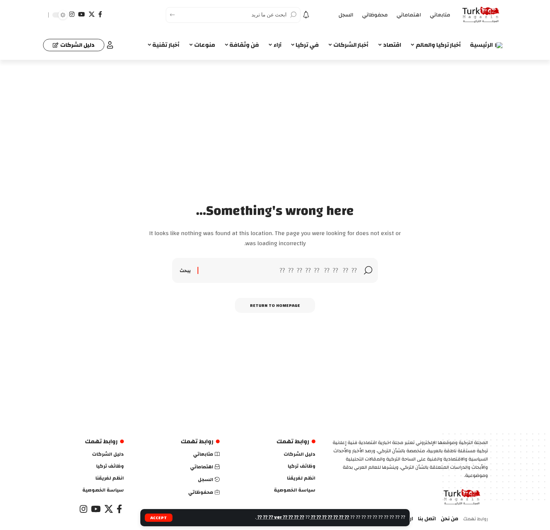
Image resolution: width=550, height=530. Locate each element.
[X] (92, 14)
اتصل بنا (427, 519)
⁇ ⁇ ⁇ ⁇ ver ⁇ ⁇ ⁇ (280, 517)
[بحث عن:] (281, 270)
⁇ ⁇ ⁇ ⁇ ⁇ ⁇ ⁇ (329, 517)
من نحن (449, 519)
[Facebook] (100, 14)
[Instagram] (71, 14)
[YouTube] (81, 14)
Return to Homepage (275, 305)
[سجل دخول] (110, 45)
